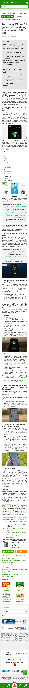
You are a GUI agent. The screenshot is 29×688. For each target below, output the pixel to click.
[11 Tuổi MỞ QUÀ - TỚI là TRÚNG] (21, 585)
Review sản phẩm (22, 13)
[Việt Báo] (21, 629)
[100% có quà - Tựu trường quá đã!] (8, 595)
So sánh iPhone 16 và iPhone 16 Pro (15, 259)
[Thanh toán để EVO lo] (21, 621)
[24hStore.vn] (14, 3)
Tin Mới (4, 13)
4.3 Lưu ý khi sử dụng (10, 83)
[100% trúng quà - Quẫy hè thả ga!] (21, 595)
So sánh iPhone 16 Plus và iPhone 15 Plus (16, 207)
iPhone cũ (12, 514)
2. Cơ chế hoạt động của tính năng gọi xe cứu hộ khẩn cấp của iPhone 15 (13, 49)
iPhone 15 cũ (15, 536)
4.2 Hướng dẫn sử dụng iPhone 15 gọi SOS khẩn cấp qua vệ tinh (14, 79)
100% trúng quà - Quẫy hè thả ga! (20, 600)
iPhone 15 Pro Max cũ (10, 507)
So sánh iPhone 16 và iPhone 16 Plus (16, 213)
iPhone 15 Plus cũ (18, 528)
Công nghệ (11, 13)
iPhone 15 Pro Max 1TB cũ (19, 525)
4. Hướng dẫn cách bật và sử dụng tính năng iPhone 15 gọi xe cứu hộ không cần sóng (13, 71)
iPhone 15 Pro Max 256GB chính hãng (14, 295)
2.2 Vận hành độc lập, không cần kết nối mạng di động (14, 57)
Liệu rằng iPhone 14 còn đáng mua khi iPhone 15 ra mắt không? (14, 381)
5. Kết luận (6, 85)
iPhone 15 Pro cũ (16, 532)
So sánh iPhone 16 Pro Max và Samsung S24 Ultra (16, 252)
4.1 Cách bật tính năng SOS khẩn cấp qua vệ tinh (14, 75)
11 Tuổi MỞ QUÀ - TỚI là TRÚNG (21, 589)
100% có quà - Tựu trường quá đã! (6, 600)
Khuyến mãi (19, 16)
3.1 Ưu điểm (8, 64)
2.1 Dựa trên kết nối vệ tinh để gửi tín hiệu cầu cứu (14, 53)
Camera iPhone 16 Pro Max (12, 256)
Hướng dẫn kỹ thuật (7, 16)
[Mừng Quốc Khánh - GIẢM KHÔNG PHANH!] (8, 585)
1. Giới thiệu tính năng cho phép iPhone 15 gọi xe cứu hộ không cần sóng (14, 45)
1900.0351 (22, 511)
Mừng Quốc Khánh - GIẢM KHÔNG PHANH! (7, 589)
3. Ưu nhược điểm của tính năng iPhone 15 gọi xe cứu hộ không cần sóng (14, 61)
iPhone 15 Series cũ (9, 505)
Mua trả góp (21, 551)
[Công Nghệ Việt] (8, 629)
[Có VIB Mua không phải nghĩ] (8, 621)
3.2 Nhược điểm (9, 67)
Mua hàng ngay (9, 551)
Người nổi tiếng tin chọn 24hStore (11, 19)
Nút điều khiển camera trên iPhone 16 (15, 217)
